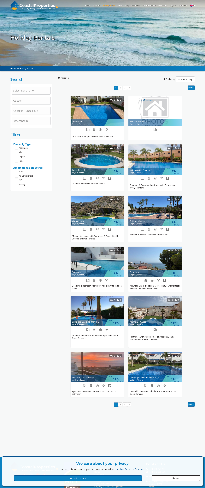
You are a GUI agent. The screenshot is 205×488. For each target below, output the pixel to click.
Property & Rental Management (108, 486)
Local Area (162, 5)
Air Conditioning (26, 175)
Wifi (20, 180)
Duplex (22, 156)
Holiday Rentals (109, 5)
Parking (22, 184)
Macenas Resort (149, 5)
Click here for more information (130, 469)
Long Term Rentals (132, 5)
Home (87, 5)
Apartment (23, 148)
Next (191, 87)
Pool (21, 171)
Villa (20, 152)
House (22, 161)
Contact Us (183, 5)
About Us (96, 5)
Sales (120, 5)
